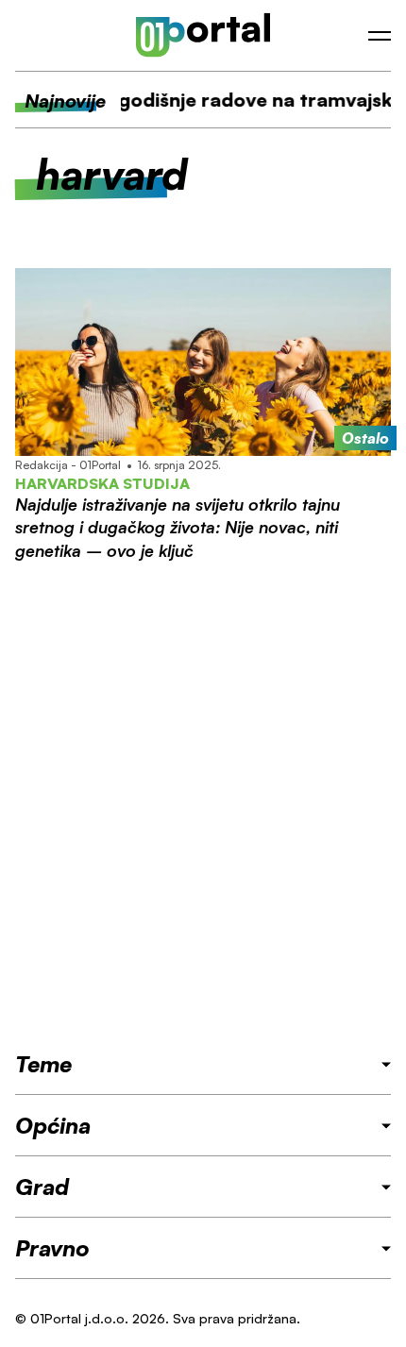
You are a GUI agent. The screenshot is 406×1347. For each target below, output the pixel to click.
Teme (43, 1064)
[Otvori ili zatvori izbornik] (379, 36)
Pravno (52, 1248)
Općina (53, 1125)
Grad (42, 1186)
